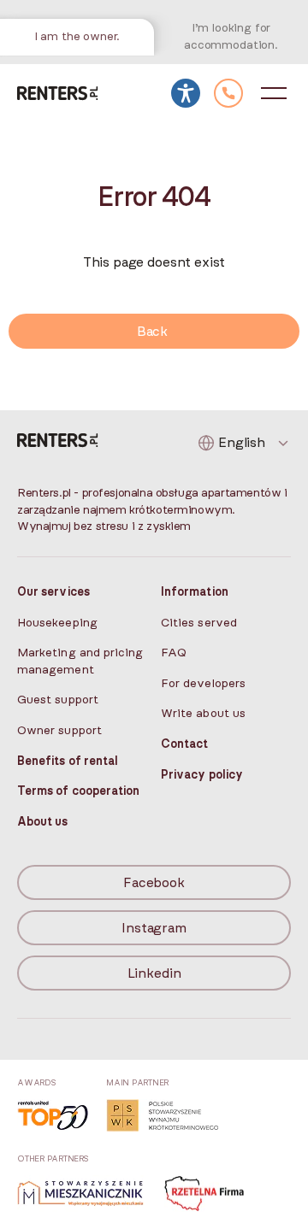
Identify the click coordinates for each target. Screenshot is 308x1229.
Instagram (154, 928)
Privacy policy (202, 775)
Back (152, 331)
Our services (53, 592)
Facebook (154, 883)
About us (42, 822)
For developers (203, 684)
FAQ (174, 653)
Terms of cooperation (78, 791)
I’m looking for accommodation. (231, 36)
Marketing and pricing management (80, 661)
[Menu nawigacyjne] (274, 93)
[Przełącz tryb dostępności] (185, 93)
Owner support (59, 731)
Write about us (203, 714)
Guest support (57, 700)
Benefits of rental (67, 761)
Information (194, 592)
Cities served (199, 623)
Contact (185, 744)
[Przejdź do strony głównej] (57, 93)
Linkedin (154, 973)
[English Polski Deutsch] (244, 442)
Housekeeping (57, 623)
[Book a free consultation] (228, 93)
